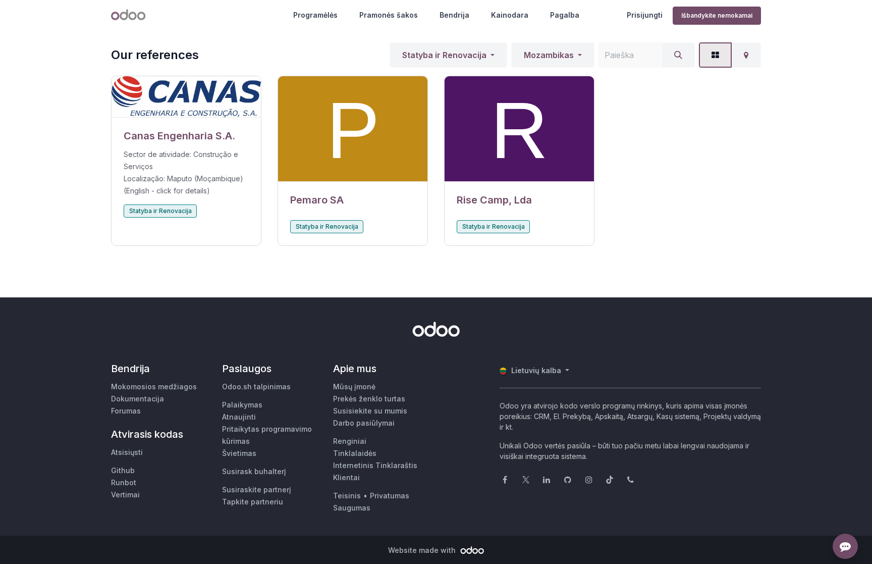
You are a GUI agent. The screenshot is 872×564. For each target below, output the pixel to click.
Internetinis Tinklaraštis (375, 465)
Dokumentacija (137, 398)
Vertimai (125, 494)
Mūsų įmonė (354, 386)
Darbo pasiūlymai (364, 423)
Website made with (423, 550)
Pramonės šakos (388, 15)
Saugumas (351, 507)
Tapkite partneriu (252, 501)
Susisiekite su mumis (370, 410)
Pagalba (564, 15)
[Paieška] (678, 55)
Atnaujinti (239, 417)
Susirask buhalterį (254, 471)
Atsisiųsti (127, 452)
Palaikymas (242, 404)
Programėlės (315, 15)
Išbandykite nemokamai (716, 15)
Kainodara (509, 15)
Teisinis (347, 495)
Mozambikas (549, 55)
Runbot (123, 482)
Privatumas (389, 495)
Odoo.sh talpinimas (256, 386)
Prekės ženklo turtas (369, 398)
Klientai (346, 477)
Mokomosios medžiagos (154, 386)
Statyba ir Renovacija (444, 55)
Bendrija (454, 15)
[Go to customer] (186, 97)
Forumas (126, 410)
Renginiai (349, 441)
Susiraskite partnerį (256, 489)
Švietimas (239, 453)
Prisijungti (645, 15)
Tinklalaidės (354, 453)
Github (123, 470)
